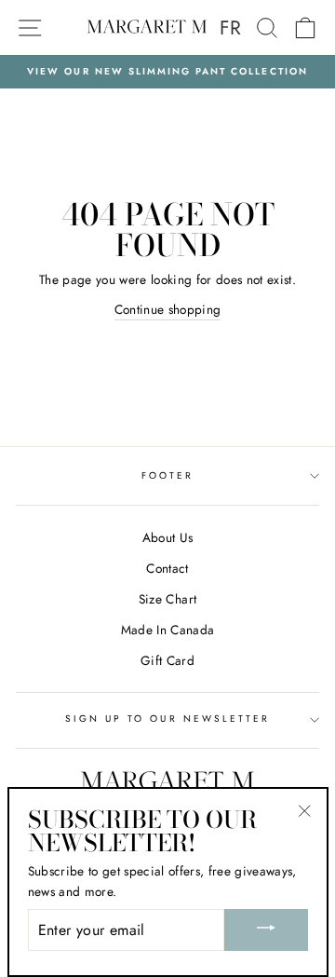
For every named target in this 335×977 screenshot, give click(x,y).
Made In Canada (168, 629)
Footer (167, 475)
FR (231, 28)
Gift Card (167, 660)
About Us (168, 537)
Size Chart (167, 599)
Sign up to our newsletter (168, 719)
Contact (167, 568)
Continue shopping (167, 309)
